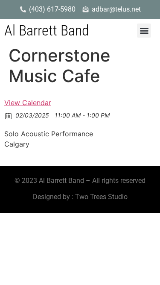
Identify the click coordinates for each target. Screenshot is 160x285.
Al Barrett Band (46, 30)
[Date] (8, 116)
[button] (144, 31)
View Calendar (27, 102)
